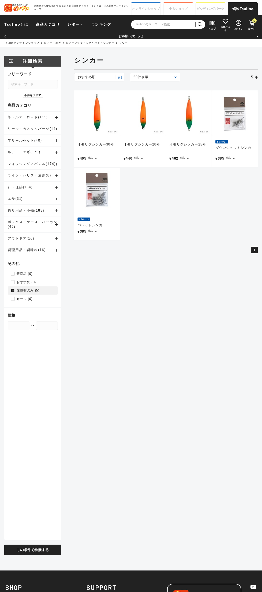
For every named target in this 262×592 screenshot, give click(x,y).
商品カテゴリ (48, 24)
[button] (5, 36)
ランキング (101, 24)
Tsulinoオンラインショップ (21, 42)
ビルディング (210, 9)
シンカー (124, 43)
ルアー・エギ (52, 42)
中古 (178, 9)
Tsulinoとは (16, 24)
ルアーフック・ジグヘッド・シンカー (90, 42)
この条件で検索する (32, 550)
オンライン (146, 9)
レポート (76, 24)
